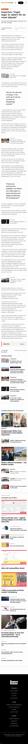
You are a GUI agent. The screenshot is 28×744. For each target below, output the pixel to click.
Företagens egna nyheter (9, 497)
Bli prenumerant (14, 690)
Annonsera (14, 695)
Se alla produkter (14, 698)
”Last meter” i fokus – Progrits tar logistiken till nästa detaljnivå (17, 281)
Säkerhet (5, 9)
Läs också (12, 74)
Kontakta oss (14, 721)
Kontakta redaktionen (14, 718)
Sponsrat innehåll (14, 711)
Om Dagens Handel (14, 725)
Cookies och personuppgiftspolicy (14, 704)
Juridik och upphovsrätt (14, 707)
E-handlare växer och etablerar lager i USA (18, 76)
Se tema (22, 344)
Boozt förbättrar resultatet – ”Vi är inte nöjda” (18, 222)
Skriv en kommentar (21, 350)
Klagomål (14, 709)
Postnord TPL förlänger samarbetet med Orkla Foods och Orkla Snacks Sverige (17, 141)
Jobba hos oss (14, 723)
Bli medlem (14, 693)
